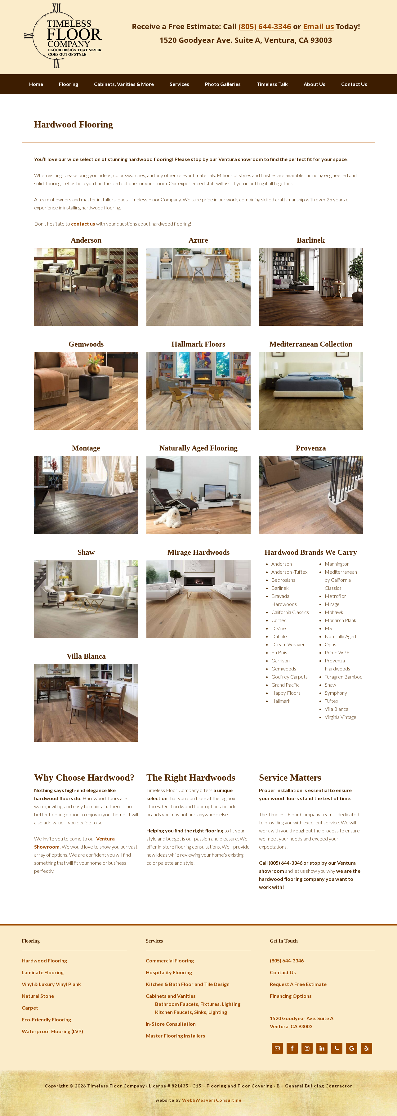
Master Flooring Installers (175, 1035)
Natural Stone (38, 996)
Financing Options (291, 996)
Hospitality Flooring (169, 972)
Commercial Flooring (170, 960)
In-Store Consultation (171, 1024)
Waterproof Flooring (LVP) (52, 1031)
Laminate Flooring (43, 972)
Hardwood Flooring (44, 960)
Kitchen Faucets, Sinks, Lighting (191, 1012)
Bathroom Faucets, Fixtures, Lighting (197, 1004)
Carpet (30, 1008)
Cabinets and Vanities (171, 996)
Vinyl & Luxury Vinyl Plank (51, 984)
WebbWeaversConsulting (212, 1100)
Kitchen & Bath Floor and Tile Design (188, 984)
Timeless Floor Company (62, 36)
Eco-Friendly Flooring (46, 1019)
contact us (83, 223)
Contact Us (283, 972)
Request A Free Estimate (298, 984)
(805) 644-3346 (287, 960)
